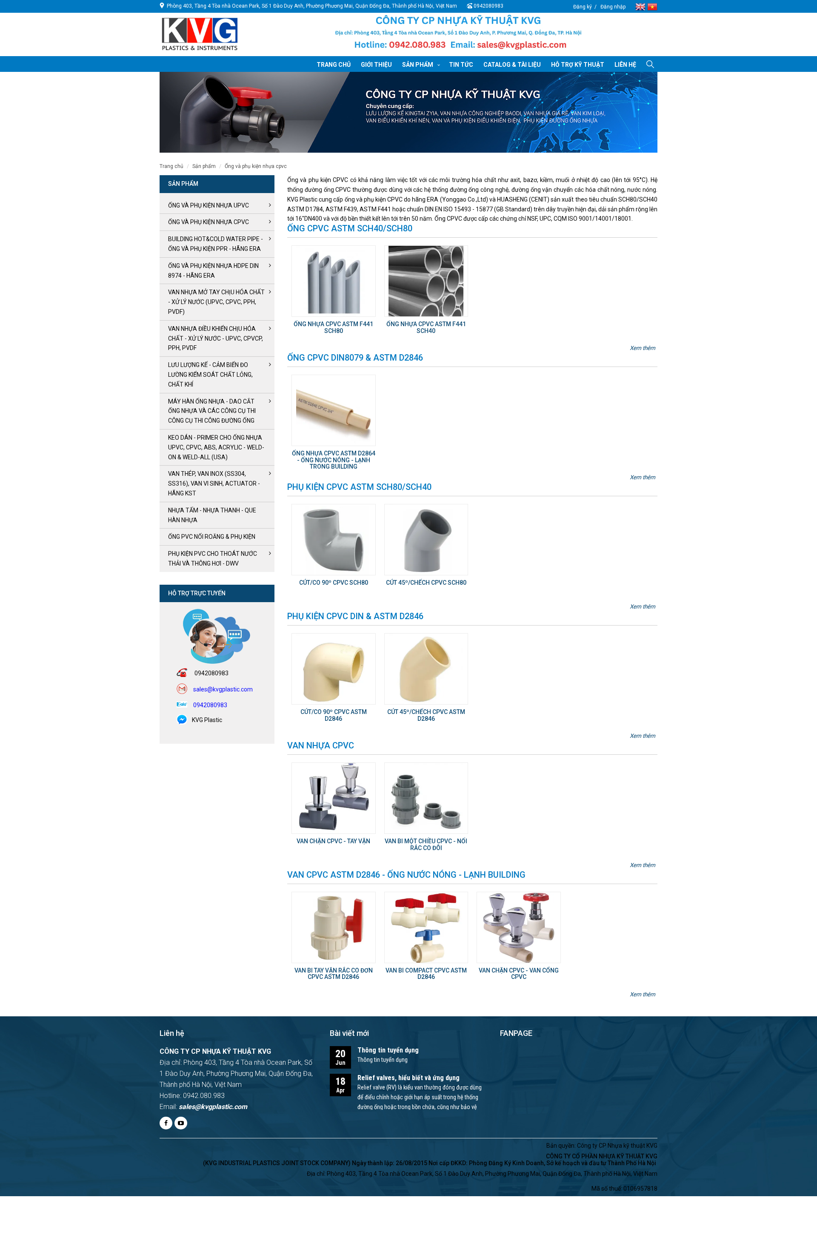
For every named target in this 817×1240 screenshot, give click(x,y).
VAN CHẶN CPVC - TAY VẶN (333, 841)
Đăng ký (582, 7)
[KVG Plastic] (458, 34)
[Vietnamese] (652, 6)
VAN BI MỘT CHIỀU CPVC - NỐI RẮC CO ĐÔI (426, 844)
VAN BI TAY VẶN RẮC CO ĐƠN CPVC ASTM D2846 (333, 973)
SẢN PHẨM (204, 166)
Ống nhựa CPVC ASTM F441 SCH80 (333, 327)
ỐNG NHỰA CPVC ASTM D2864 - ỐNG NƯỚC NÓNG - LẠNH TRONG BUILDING (333, 460)
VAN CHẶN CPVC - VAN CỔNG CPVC (519, 973)
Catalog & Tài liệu (512, 64)
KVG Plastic (207, 720)
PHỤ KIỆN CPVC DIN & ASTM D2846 (355, 616)
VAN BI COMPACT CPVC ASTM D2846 (426, 973)
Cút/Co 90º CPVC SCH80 (333, 582)
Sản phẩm (417, 64)
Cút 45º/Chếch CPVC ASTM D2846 (426, 715)
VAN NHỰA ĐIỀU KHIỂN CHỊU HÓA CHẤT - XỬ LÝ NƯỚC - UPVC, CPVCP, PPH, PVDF (215, 338)
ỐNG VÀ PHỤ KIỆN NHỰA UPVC (208, 205)
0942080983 (488, 6)
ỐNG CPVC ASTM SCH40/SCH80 (349, 228)
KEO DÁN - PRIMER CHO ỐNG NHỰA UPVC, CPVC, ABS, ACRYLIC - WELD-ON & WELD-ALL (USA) (216, 447)
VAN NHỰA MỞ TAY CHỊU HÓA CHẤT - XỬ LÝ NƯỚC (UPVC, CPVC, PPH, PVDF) (216, 302)
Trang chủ (334, 64)
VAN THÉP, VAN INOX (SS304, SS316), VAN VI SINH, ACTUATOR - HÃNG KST (214, 483)
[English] (641, 6)
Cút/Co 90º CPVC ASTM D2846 (333, 715)
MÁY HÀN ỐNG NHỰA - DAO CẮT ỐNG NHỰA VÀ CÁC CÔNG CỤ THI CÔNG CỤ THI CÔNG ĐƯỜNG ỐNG (212, 411)
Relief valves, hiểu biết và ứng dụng (408, 1078)
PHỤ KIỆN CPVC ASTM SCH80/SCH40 (359, 487)
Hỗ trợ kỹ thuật (577, 64)
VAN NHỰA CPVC (320, 745)
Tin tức (461, 64)
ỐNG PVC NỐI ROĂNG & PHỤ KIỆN (211, 536)
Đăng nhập (613, 7)
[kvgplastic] (200, 33)
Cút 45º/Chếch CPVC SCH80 (426, 582)
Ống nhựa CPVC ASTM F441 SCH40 (426, 327)
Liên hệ (625, 64)
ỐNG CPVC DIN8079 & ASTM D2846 (355, 358)
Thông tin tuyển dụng (388, 1050)
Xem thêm (642, 347)
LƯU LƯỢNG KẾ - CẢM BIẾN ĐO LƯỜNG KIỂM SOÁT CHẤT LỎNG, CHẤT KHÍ (210, 374)
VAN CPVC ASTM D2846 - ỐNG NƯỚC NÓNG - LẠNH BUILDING (406, 875)
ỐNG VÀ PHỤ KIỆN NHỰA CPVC (256, 166)
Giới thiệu (376, 64)
